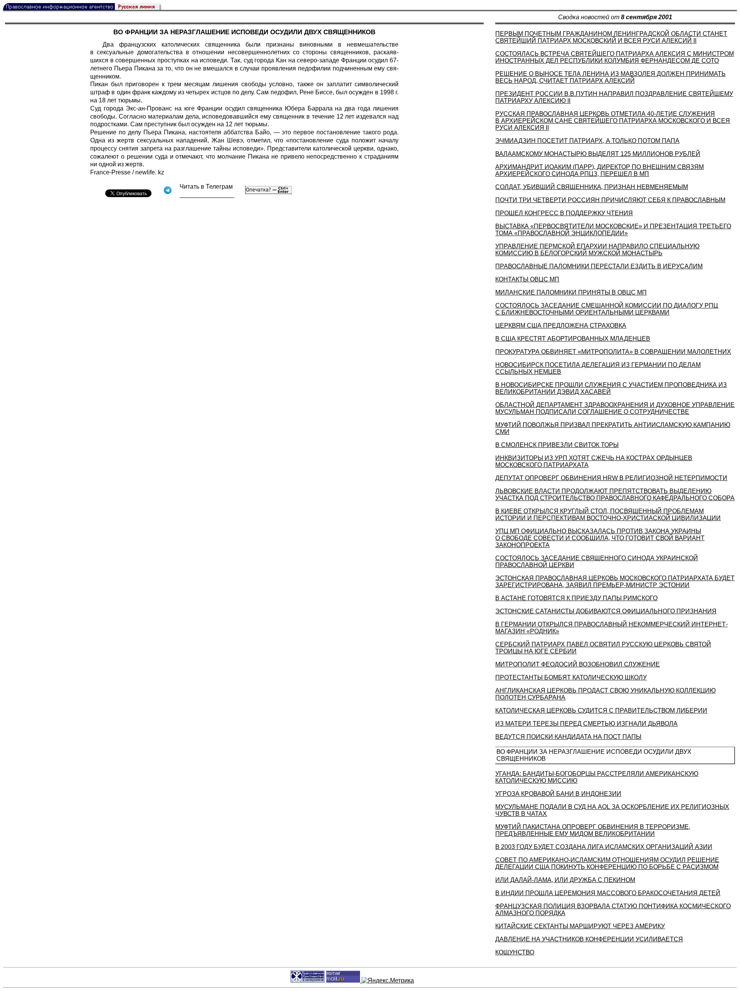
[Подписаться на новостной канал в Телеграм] (207, 195)
